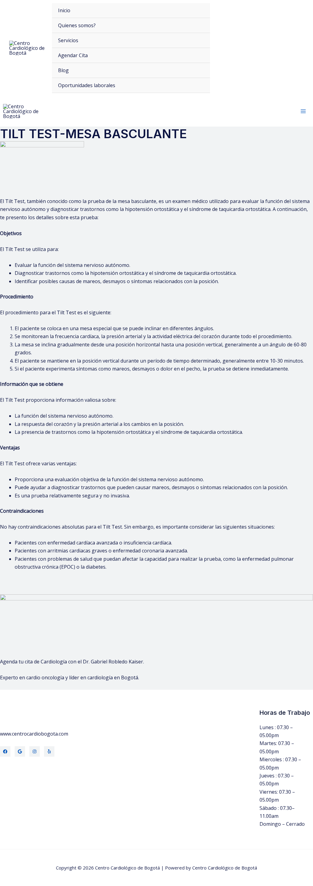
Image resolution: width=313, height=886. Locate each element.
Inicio (64, 10)
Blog (63, 70)
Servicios (68, 40)
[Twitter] (20, 751)
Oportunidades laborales (86, 85)
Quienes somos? (77, 25)
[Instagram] (34, 751)
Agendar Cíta (73, 55)
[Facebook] (5, 751)
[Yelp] (49, 751)
